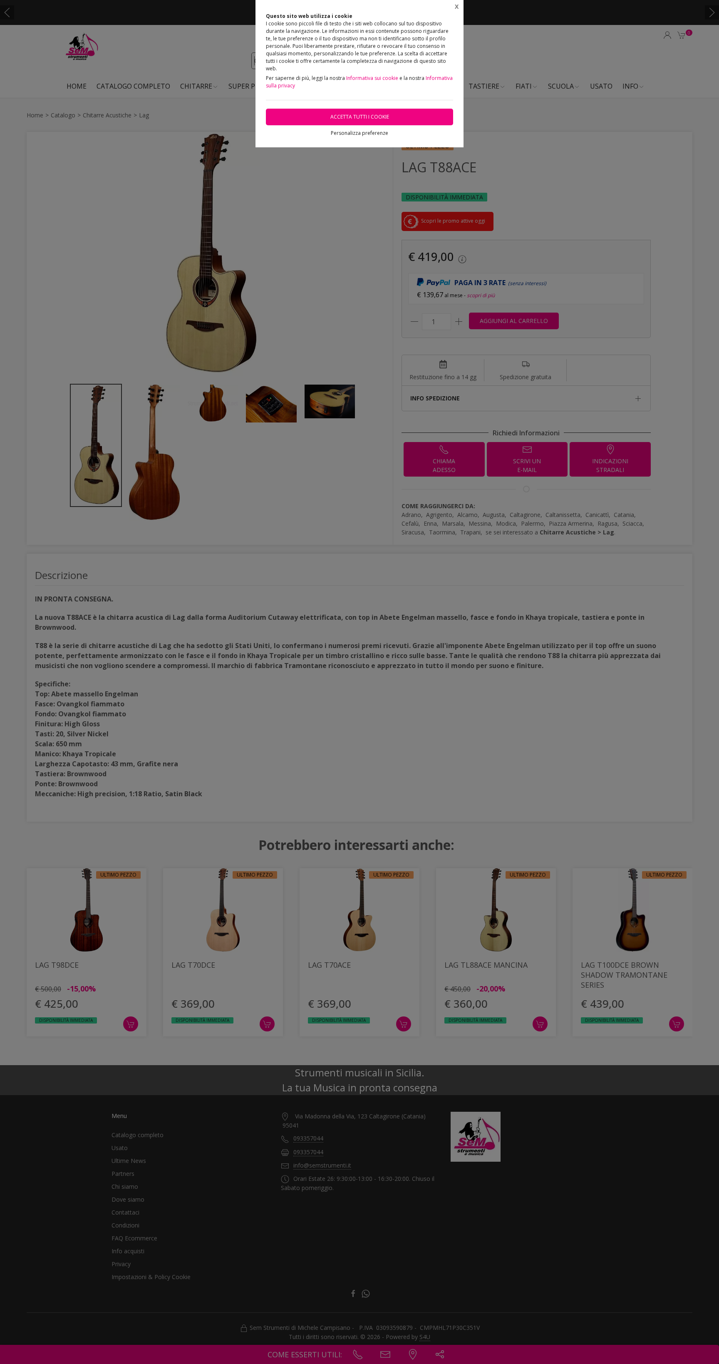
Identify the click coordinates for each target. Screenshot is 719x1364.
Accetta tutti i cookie (359, 116)
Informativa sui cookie (372, 78)
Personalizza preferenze (359, 133)
